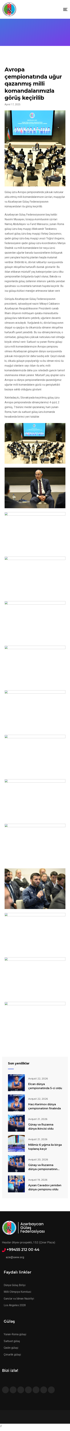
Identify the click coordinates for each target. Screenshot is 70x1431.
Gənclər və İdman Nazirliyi (19, 1298)
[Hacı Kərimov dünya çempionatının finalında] (16, 1103)
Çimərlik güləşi (12, 1354)
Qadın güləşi (11, 1347)
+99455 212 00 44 (23, 1250)
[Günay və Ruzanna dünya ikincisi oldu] (16, 1123)
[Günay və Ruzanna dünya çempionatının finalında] (16, 1163)
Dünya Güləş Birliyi (14, 1285)
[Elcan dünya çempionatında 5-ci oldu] (16, 1082)
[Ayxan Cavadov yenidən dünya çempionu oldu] (16, 1184)
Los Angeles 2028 (15, 1305)
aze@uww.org (15, 1257)
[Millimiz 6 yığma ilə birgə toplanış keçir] (16, 1143)
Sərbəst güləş (12, 1341)
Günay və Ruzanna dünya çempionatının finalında (42, 1169)
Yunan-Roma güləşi (15, 1334)
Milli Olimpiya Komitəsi (17, 1291)
